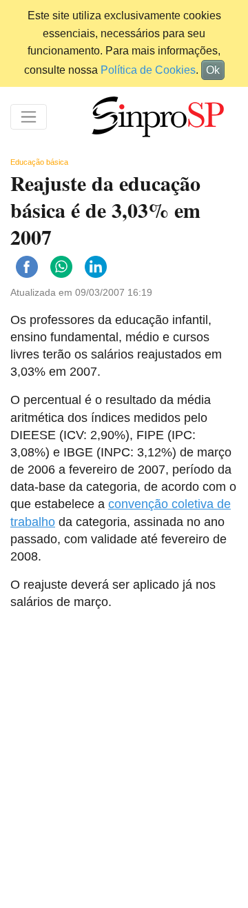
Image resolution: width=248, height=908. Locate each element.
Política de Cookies (148, 70)
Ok (213, 70)
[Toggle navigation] (28, 117)
